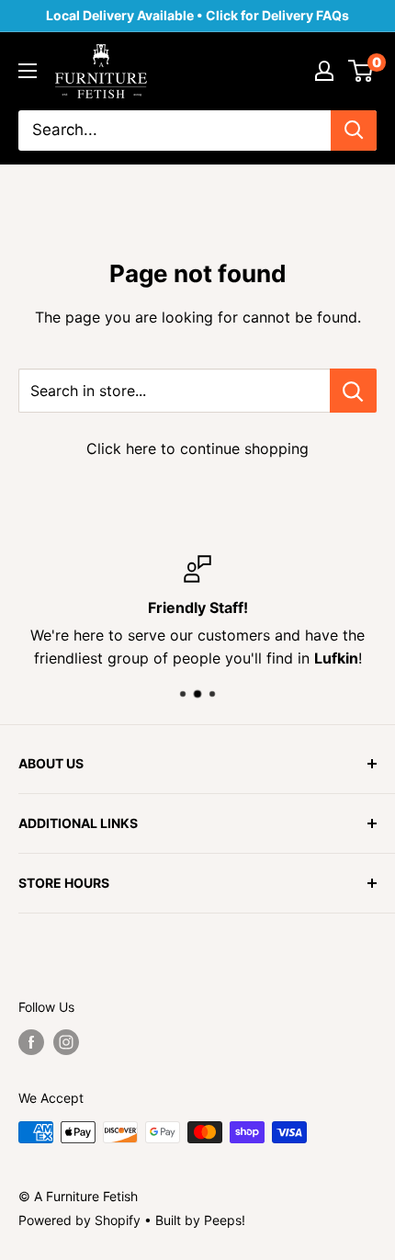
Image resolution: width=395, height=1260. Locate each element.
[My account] (324, 71)
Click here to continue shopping (197, 448)
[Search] (354, 130)
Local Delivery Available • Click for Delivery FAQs (197, 15)
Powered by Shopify (79, 1220)
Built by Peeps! (200, 1220)
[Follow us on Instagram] (66, 1042)
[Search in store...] (353, 391)
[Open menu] (27, 70)
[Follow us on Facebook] (31, 1042)
